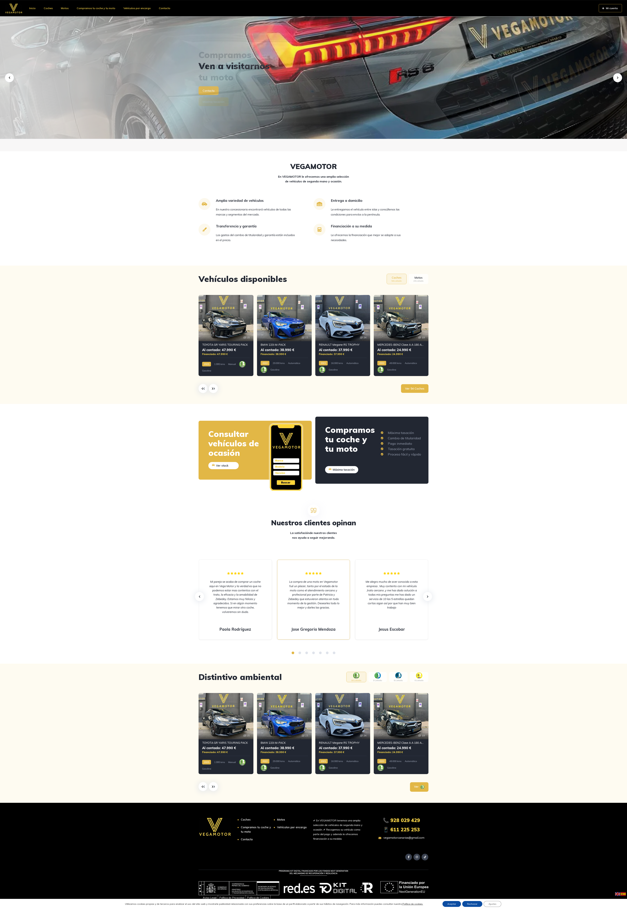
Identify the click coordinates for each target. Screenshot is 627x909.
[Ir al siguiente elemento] (213, 388)
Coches (48, 8)
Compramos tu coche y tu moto (96, 8)
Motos (65, 8)
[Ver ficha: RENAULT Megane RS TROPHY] (342, 335)
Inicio (32, 8)
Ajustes (492, 903)
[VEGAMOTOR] (13, 8)
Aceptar (451, 903)
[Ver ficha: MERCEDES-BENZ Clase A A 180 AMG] (401, 335)
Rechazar (472, 903)
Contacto (164, 8)
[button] (293, 653)
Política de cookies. (412, 903)
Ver (416, 786)
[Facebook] (408, 857)
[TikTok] (425, 857)
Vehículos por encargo (137, 8)
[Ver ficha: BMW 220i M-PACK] (284, 335)
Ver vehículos (211, 90)
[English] (618, 893)
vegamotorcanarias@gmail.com (403, 837)
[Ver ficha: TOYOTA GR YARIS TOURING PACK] (226, 335)
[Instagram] (416, 857)
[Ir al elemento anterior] (203, 388)
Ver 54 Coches (414, 388)
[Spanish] (623, 893)
